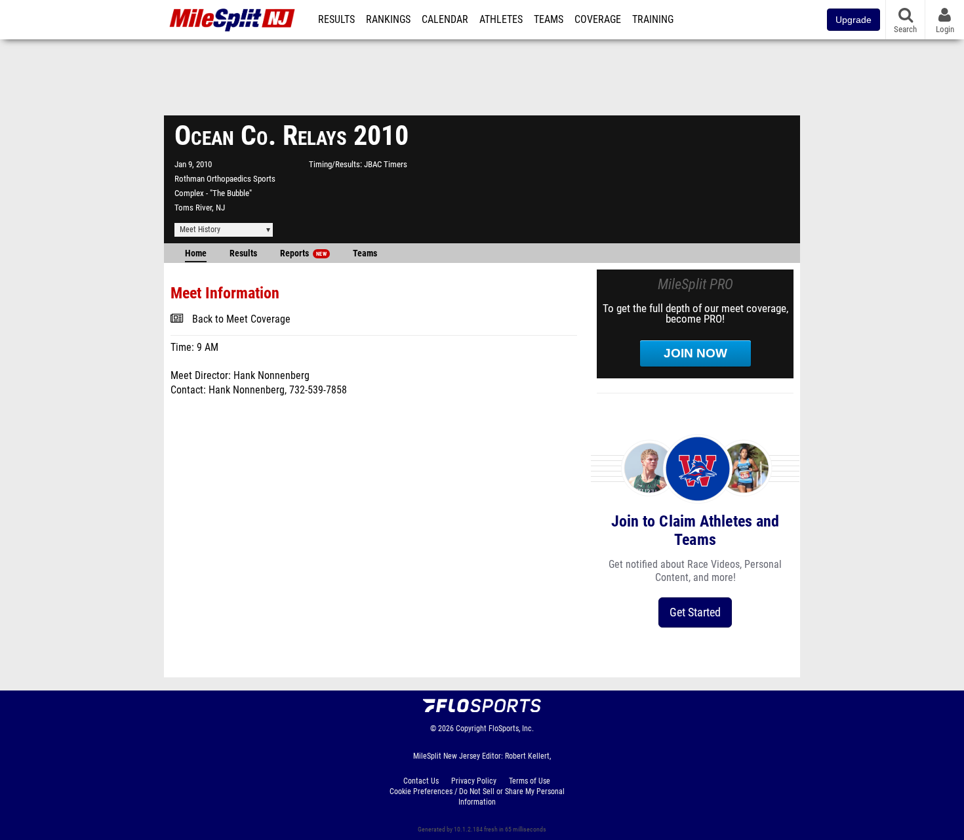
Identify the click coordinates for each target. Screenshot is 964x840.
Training (652, 20)
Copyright (471, 728)
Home (196, 253)
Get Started (695, 612)
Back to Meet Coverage (241, 319)
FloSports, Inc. (511, 728)
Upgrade (853, 19)
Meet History (200, 229)
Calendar (445, 20)
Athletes (501, 20)
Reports (303, 253)
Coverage (597, 20)
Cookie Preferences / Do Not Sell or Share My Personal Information (477, 797)
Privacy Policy (473, 781)
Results (336, 20)
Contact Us (421, 781)
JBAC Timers (385, 164)
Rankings (388, 20)
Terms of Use (529, 781)
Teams (548, 20)
